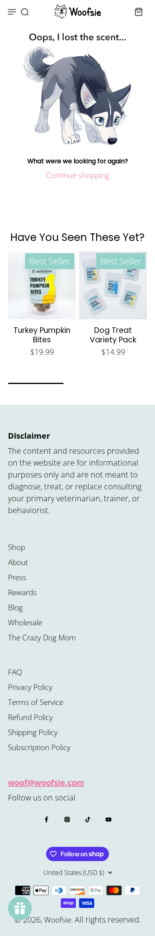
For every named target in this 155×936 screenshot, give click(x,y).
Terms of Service (35, 702)
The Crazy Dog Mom (42, 637)
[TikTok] (88, 819)
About (18, 562)
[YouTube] (108, 819)
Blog (15, 607)
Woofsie (57, 920)
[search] (24, 11)
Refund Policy (30, 717)
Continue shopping (77, 175)
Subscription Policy (39, 747)
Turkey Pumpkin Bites (42, 335)
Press (17, 577)
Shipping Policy (33, 732)
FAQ (15, 672)
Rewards (22, 592)
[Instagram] (67, 819)
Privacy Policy (30, 687)
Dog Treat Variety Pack (113, 335)
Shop (16, 547)
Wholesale (25, 622)
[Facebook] (46, 819)
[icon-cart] (138, 11)
